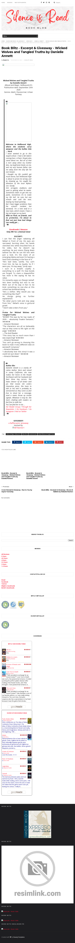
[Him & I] (4, 654)
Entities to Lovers (11, 657)
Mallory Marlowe (11, 658)
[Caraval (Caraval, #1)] (29, 778)
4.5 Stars (4, 558)
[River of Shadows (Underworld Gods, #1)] (29, 763)
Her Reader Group (13, 407)
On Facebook (22, 409)
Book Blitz (29, 41)
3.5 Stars (4, 562)
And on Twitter (21, 411)
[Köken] (29, 740)
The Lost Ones (11, 688)
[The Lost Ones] (4, 692)
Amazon (24, 229)
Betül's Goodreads (7, 588)
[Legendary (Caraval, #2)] (29, 771)
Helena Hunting (11, 651)
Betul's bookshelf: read (17, 644)
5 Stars (3, 556)
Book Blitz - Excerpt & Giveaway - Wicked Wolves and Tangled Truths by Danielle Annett (35, 475)
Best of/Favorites (20, 2)
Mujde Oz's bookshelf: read (17, 713)
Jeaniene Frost (11, 668)
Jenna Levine (10, 673)
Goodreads (14, 229)
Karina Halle (6, 753)
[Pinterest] (49, 2)
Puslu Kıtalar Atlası (8, 719)
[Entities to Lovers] (4, 661)
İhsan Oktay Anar (8, 720)
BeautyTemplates (19, 937)
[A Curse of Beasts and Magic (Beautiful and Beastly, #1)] (4, 669)
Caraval (4, 773)
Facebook (4, 582)
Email (3, 580)
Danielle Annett (39, 41)
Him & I (8, 650)
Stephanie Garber (8, 768)
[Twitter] (43, 2)
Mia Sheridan (11, 689)
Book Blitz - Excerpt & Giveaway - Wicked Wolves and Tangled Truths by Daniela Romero (10, 475)
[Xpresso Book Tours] (37, 837)
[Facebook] (41, 2)
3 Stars (3, 564)
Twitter (4, 584)
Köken (4, 735)
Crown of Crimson (8, 751)
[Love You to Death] (4, 676)
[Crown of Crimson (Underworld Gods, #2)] (29, 756)
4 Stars (3, 560)
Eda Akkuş (6, 737)
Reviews (9, 2)
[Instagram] (46, 2)
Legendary (5, 766)
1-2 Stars (4, 566)
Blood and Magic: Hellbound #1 (15, 41)
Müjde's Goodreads (8, 586)
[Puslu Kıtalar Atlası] (29, 723)
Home (3, 2)
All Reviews (5, 554)
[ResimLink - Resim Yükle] (37, 903)
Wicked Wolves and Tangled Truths (56, 41)
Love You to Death (12, 672)
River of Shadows (7, 759)
